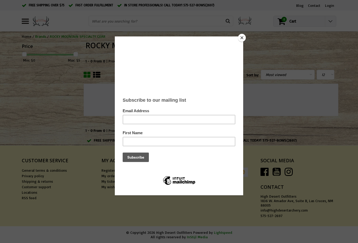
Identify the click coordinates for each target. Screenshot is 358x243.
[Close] (242, 38)
